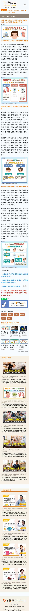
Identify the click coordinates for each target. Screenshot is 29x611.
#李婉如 (9, 318)
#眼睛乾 (22, 314)
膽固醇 (13, 12)
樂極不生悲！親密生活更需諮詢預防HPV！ (14, 333)
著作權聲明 (19, 606)
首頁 (3, 16)
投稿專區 (22, 606)
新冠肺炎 (10, 10)
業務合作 (14, 606)
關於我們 (10, 606)
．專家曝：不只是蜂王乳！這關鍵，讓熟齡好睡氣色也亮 (10, 286)
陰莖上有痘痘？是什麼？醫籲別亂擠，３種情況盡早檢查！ (5, 346)
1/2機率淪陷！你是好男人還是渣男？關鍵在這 (23, 333)
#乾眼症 (4, 318)
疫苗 (23, 10)
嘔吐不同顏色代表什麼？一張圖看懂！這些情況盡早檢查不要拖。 (14, 346)
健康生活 (13, 16)
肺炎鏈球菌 (17, 10)
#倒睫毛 (10, 314)
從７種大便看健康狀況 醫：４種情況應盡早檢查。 (23, 346)
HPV (9, 12)
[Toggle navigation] (25, 4)
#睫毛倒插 (4, 314)
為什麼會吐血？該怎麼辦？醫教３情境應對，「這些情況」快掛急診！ (5, 333)
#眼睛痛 (16, 314)
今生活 (7, 16)
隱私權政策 (6, 606)
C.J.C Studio (18, 610)
